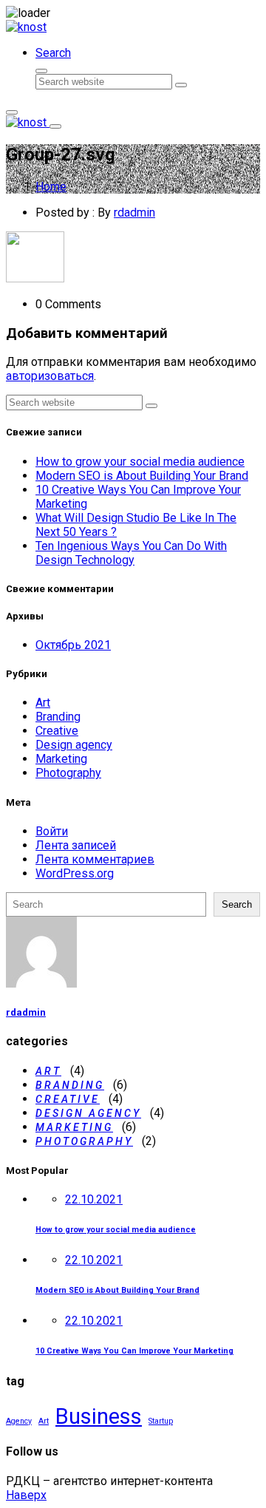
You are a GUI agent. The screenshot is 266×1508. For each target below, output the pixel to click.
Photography (68, 773)
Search (237, 904)
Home (50, 187)
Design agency (73, 745)
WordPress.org (74, 873)
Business (98, 1416)
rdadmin (134, 213)
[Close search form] (41, 71)
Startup (161, 1421)
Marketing (61, 759)
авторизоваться (50, 376)
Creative (56, 731)
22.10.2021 (94, 1199)
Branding (58, 717)
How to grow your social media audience (140, 462)
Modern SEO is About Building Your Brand (141, 476)
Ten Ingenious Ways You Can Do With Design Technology (131, 553)
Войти (51, 831)
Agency (19, 1421)
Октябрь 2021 (73, 645)
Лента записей (75, 845)
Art (42, 703)
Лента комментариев (94, 859)
